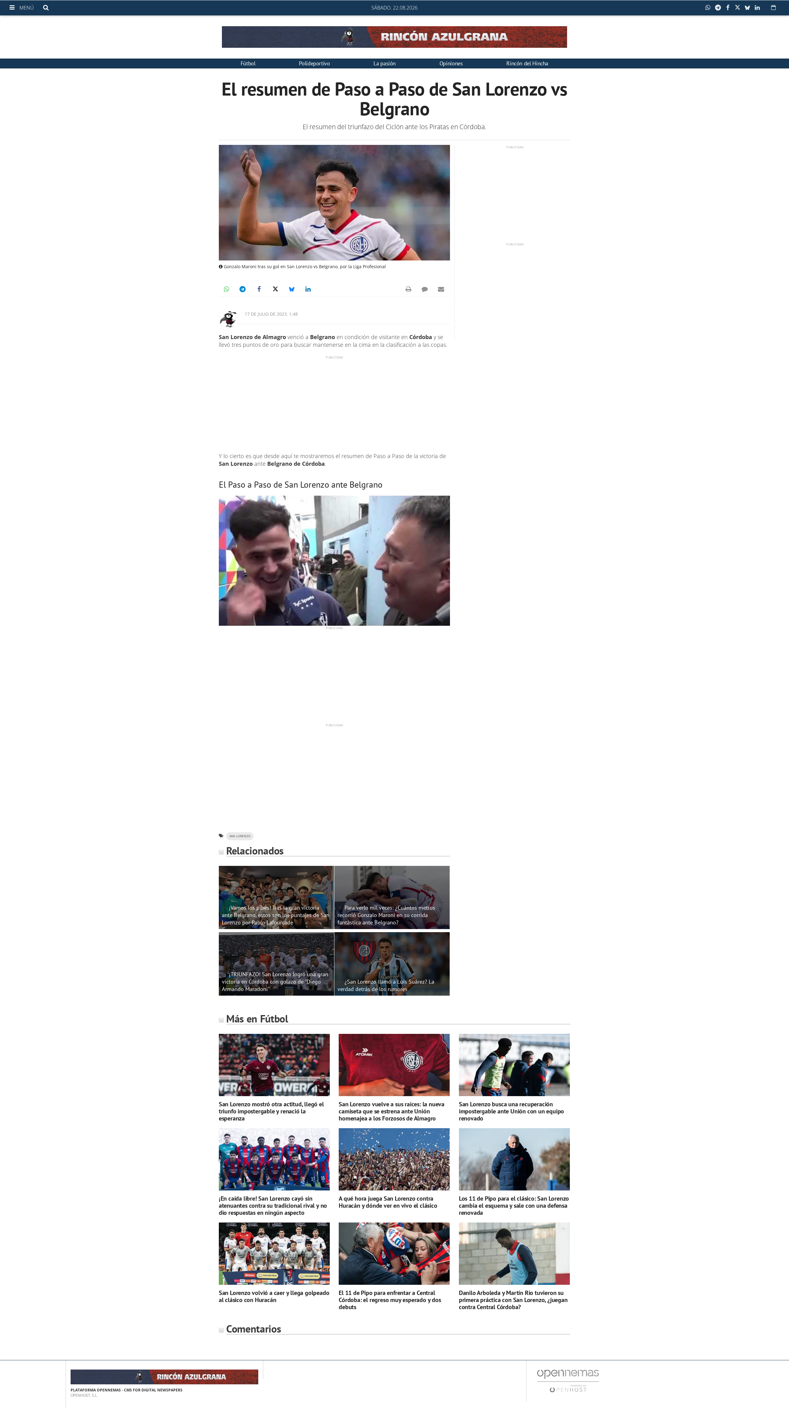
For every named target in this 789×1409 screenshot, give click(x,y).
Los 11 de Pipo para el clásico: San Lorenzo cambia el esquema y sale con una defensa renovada (514, 1205)
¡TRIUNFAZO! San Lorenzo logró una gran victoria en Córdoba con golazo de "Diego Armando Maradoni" (275, 981)
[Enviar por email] (441, 289)
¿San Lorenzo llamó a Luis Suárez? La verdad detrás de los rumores (385, 985)
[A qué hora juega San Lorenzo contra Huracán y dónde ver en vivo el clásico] (394, 1159)
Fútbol (248, 63)
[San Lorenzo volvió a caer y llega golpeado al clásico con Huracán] (274, 1254)
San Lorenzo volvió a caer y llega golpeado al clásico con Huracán (274, 1296)
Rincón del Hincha (527, 63)
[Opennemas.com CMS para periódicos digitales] (568, 1380)
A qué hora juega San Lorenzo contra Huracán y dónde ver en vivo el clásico (388, 1202)
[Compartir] (709, 7)
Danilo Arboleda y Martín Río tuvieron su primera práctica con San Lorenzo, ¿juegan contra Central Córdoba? (513, 1300)
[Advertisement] (334, 403)
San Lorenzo (240, 836)
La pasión (385, 63)
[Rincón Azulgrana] (394, 37)
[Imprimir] (408, 289)
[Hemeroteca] (773, 7)
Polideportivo (314, 63)
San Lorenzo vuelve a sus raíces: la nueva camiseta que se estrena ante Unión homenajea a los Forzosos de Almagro (391, 1111)
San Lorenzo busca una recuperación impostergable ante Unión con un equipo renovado (511, 1111)
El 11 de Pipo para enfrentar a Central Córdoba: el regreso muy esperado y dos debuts (390, 1300)
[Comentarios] (424, 289)
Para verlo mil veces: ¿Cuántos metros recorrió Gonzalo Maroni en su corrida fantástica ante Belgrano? (386, 915)
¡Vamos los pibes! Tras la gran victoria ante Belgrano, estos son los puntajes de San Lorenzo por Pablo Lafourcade (275, 915)
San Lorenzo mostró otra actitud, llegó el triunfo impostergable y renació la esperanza (271, 1111)
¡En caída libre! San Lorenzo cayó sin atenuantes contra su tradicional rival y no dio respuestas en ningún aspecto (273, 1205)
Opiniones (451, 63)
